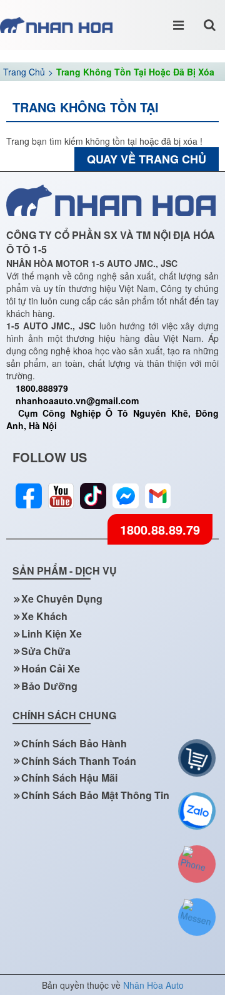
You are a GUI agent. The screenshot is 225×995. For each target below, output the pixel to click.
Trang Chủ (24, 72)
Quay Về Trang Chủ (146, 159)
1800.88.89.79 (160, 529)
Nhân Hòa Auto (153, 985)
